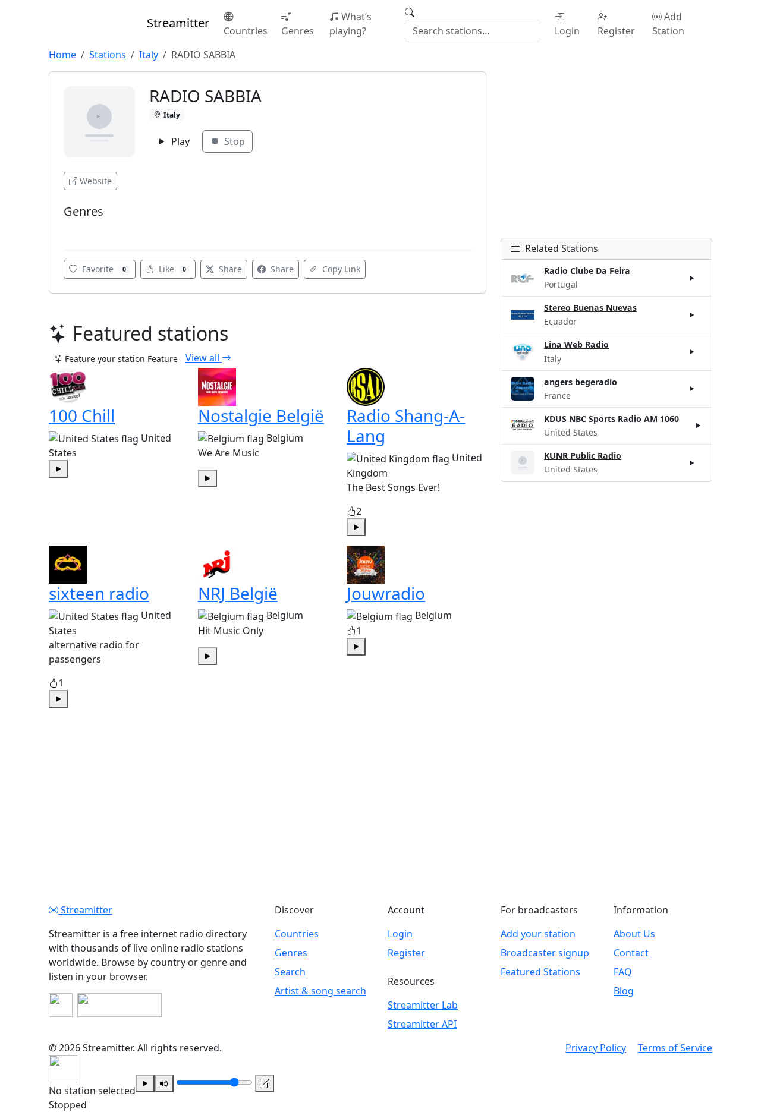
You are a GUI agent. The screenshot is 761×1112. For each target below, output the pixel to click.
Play (179, 141)
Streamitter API (422, 1024)
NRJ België (238, 593)
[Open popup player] (264, 1083)
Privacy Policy (595, 1047)
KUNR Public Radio (582, 455)
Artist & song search (320, 990)
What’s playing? (350, 23)
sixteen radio (99, 593)
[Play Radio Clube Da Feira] (692, 278)
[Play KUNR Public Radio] (692, 462)
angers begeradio (580, 382)
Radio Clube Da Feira (587, 270)
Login (567, 30)
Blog (624, 990)
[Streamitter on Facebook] (61, 1005)
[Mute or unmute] (164, 1083)
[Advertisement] (606, 154)
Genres (297, 30)
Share (229, 269)
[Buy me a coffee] (119, 1005)
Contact (631, 952)
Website (96, 181)
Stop (233, 141)
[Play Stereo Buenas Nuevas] (692, 315)
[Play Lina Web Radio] (692, 352)
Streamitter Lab (423, 1005)
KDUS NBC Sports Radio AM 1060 (611, 418)
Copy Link (340, 269)
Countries (246, 30)
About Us (634, 933)
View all (203, 357)
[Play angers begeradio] (692, 389)
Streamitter (85, 909)
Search (290, 971)
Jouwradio (386, 593)
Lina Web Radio (576, 344)
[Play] (145, 1083)
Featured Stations (540, 971)
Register (616, 30)
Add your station (538, 933)
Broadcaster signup (545, 952)
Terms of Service (675, 1047)
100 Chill (82, 415)
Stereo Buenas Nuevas (590, 307)
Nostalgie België (261, 415)
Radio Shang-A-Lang (406, 425)
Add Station (668, 23)
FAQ (623, 971)
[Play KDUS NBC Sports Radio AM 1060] (698, 425)
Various (81, 229)
